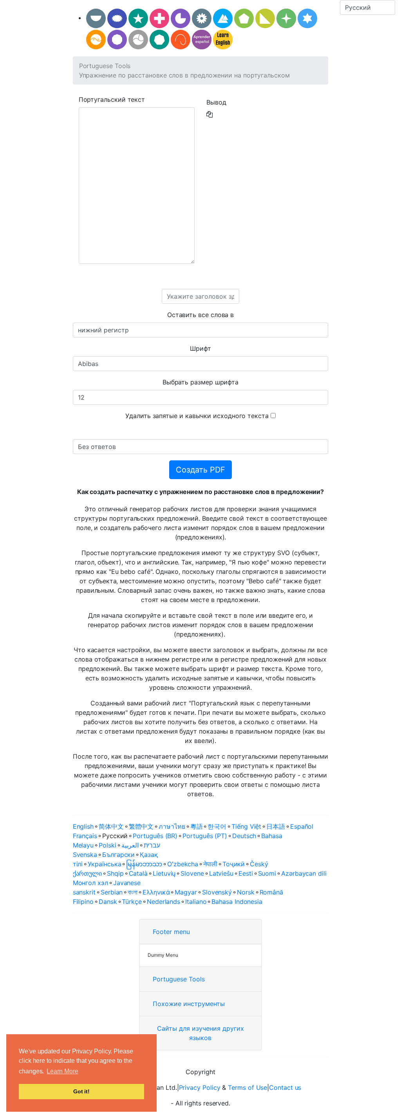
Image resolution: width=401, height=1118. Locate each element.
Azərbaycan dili (304, 873)
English (83, 826)
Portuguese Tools (105, 66)
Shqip (115, 873)
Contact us (285, 1087)
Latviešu (221, 873)
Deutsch (244, 836)
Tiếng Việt (246, 826)
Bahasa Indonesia (236, 901)
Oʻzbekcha (182, 864)
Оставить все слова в (200, 315)
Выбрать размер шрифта (200, 382)
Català (138, 873)
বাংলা (132, 892)
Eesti (245, 873)
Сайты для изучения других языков (200, 1033)
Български (118, 854)
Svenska (85, 854)
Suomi (267, 873)
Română (272, 892)
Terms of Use (247, 1087)
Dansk (108, 901)
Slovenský (217, 892)
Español (301, 826)
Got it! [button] (81, 1091)
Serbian (112, 892)
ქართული (87, 873)
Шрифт (200, 348)
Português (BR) (155, 836)
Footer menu (171, 932)
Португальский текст (112, 99)
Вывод (216, 102)
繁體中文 (141, 826)
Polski (107, 845)
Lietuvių (164, 873)
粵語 (196, 826)
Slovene (192, 873)
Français (85, 836)
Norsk (246, 892)
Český (259, 864)
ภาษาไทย (172, 826)
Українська (104, 864)
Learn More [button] (62, 1071)
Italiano (195, 901)
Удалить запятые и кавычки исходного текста (197, 416)
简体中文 (111, 826)
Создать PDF (200, 469)
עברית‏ (152, 845)
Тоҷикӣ (233, 864)
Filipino (83, 901)
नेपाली (210, 864)
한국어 (217, 826)
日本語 (275, 826)
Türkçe (132, 901)
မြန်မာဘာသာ (144, 864)
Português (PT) (204, 836)
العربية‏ (130, 845)
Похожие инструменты (189, 1004)
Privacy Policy (199, 1087)
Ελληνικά (156, 892)
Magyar (186, 892)
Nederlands (163, 901)
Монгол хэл (90, 883)
